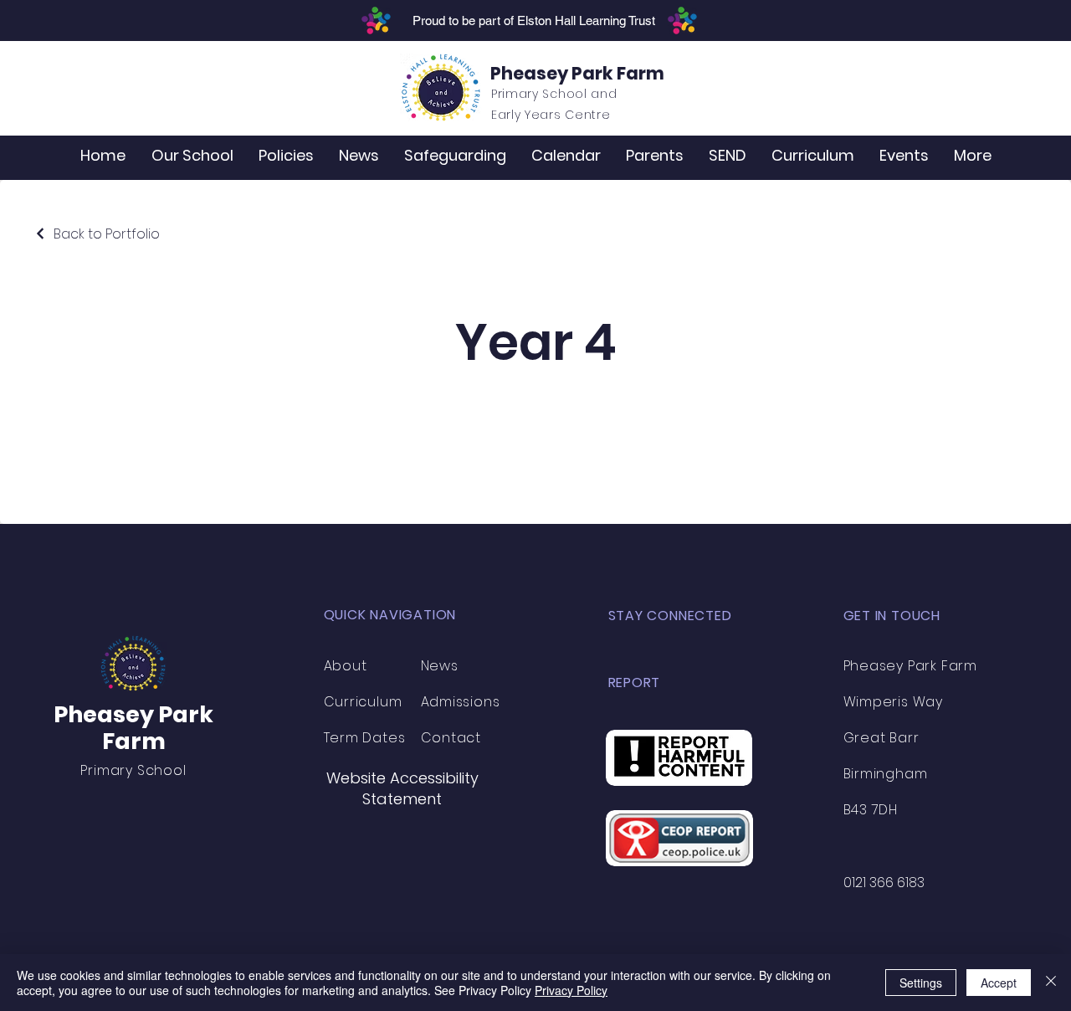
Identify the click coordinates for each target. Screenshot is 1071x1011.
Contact (451, 737)
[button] (192, 155)
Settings (920, 982)
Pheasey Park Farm (577, 73)
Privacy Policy (571, 990)
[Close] (1051, 982)
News (440, 665)
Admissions (460, 701)
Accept (999, 982)
